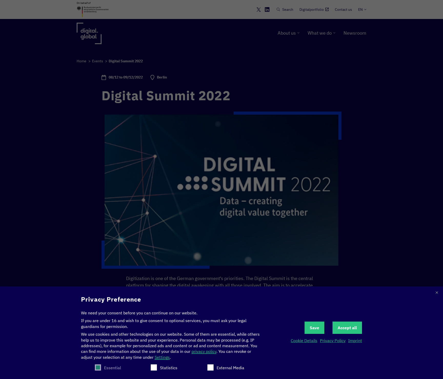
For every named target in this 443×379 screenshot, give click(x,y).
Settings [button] (162, 357)
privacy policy (204, 351)
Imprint (355, 340)
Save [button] (314, 327)
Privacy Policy (333, 340)
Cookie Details (304, 340)
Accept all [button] (347, 327)
